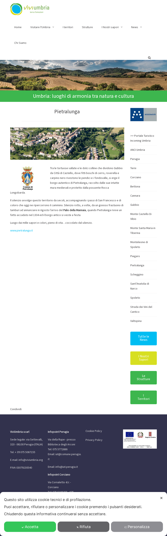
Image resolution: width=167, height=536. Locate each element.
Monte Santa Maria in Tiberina (142, 230)
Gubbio (134, 205)
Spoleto (135, 298)
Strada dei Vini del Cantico (141, 309)
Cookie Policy (94, 431)
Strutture (87, 27)
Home (18, 27)
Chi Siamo (20, 43)
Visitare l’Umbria (40, 27)
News (134, 27)
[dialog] (83, 514)
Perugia (135, 159)
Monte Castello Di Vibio (141, 216)
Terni (133, 168)
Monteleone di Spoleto (139, 244)
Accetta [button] (31, 527)
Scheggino (136, 274)
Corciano (135, 177)
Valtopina (136, 321)
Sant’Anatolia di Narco (139, 286)
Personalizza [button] (138, 527)
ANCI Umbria (137, 150)
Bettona (135, 186)
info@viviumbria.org (31, 460)
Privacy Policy (94, 440)
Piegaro (135, 256)
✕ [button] (161, 498)
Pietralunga (137, 265)
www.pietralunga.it (21, 230)
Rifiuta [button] (85, 527)
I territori (68, 27)
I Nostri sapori (110, 27)
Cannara (135, 196)
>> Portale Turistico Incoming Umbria (142, 138)
